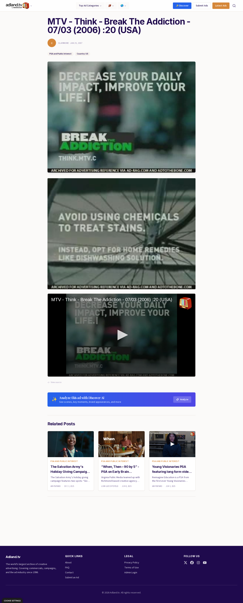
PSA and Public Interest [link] (64, 461)
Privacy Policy (131, 562)
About (68, 562)
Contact (69, 572)
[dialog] (12, 600)
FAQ (67, 567)
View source (56, 382)
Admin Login (130, 572)
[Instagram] (198, 562)
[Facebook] (192, 562)
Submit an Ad (72, 577)
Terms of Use (131, 567)
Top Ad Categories (89, 5)
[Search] (234, 5)
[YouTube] (205, 562)
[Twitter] (185, 562)
